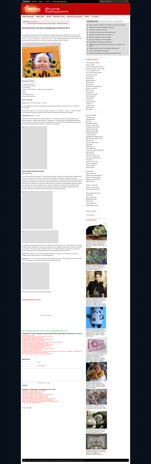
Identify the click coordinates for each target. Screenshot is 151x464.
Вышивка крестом (90, 129)
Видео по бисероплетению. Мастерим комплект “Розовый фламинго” (40, 401)
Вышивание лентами (91, 127)
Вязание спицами (90, 132)
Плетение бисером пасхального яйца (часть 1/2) (35, 397)
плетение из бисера (61, 23)
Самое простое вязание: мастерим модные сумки (102, 32)
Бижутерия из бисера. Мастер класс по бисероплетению (37, 394)
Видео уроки (40, 16)
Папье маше (89, 154)
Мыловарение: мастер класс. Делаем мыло (100, 42)
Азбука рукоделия (28, 16)
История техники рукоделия (93, 66)
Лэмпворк (88, 146)
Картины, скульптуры (91, 187)
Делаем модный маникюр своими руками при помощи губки (105, 53)
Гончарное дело (90, 134)
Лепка (87, 144)
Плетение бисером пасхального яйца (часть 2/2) (35, 396)
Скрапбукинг (89, 101)
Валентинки (89, 65)
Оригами (88, 152)
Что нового (95, 16)
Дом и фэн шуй (90, 197)
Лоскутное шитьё (90, 94)
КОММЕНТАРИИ (119, 21)
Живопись (88, 140)
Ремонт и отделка (90, 161)
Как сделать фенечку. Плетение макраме (100, 39)
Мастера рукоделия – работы (94, 68)
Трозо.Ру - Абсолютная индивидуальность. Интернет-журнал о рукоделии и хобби (54, 460)
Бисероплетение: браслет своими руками (33, 340)
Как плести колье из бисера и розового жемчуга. (35, 352)
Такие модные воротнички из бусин (31, 392)
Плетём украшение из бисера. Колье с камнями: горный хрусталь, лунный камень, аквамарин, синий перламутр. (52, 351)
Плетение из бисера (91, 156)
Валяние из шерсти (91, 125)
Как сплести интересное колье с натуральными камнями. (37, 353)
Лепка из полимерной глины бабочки (99, 50)
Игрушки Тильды (90, 88)
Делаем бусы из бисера (28, 335)
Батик (87, 121)
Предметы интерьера (91, 179)
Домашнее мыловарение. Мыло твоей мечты (101, 34)
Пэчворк (88, 159)
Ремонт (87, 16)
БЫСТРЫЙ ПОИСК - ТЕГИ (106, 21)
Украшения (89, 181)
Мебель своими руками (92, 177)
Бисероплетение (32, 21)
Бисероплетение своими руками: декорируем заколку (36, 346)
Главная (26, 1)
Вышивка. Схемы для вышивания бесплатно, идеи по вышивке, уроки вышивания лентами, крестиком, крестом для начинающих (95, 267)
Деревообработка (90, 205)
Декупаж (88, 84)
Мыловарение (89, 148)
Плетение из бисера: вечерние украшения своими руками (37, 344)
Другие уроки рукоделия (92, 138)
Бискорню (88, 76)
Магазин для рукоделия (74, 16)
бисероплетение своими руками (46, 23)
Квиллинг (88, 90)
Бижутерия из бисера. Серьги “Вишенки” (33, 393)
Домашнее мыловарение (92, 86)
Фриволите (89, 107)
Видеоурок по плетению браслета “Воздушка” (34, 390)
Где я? (41, 1)
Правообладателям (59, 1)
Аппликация (89, 117)
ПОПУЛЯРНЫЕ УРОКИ (92, 21)
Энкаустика (89, 167)
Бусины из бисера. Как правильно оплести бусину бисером (38, 348)
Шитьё (87, 109)
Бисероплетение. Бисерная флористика (32, 338)
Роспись (88, 99)
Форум (34, 1)
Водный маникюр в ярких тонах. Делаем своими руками (104, 48)
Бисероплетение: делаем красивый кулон (33, 347)
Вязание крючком (90, 131)
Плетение (88, 98)
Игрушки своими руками (92, 175)
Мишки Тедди (89, 96)
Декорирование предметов (93, 136)
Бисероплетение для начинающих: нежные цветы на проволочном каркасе (42, 342)
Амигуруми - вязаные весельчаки (98, 29)
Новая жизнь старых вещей (93, 150)
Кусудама (88, 92)
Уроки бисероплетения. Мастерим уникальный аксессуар (37, 336)
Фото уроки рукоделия (92, 72)
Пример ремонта (90, 199)
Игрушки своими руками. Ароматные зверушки (101, 27)
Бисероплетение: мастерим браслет (31, 402)
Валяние (88, 78)
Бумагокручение (90, 123)
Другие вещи (89, 173)
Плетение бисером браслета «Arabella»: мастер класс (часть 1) (39, 398)
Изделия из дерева (91, 142)
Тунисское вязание (91, 163)
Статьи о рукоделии (91, 70)
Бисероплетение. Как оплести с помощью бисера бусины (37, 339)
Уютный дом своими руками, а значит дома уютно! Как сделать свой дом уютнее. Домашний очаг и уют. (96, 431)
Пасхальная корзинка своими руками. (32, 350)
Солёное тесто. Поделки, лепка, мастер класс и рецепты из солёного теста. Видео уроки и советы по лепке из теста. (96, 407)
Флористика (89, 105)
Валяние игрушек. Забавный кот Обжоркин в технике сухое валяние (107, 25)
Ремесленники (90, 203)
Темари (88, 103)
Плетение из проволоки (92, 158)
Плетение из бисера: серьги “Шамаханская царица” (35, 343)
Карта (48, 1)
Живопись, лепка (59, 16)
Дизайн (49, 16)
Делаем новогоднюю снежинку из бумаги (100, 37)
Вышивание (89, 80)
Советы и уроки (90, 211)
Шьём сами (89, 165)
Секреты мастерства (91, 189)
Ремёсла (88, 201)
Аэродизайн (89, 119)
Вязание (88, 82)
